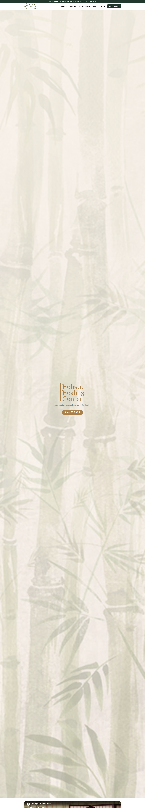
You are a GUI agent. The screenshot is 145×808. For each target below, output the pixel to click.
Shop (95, 6)
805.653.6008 (92, 1)
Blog (103, 6)
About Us (63, 6)
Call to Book (114, 6)
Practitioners (84, 6)
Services (73, 6)
